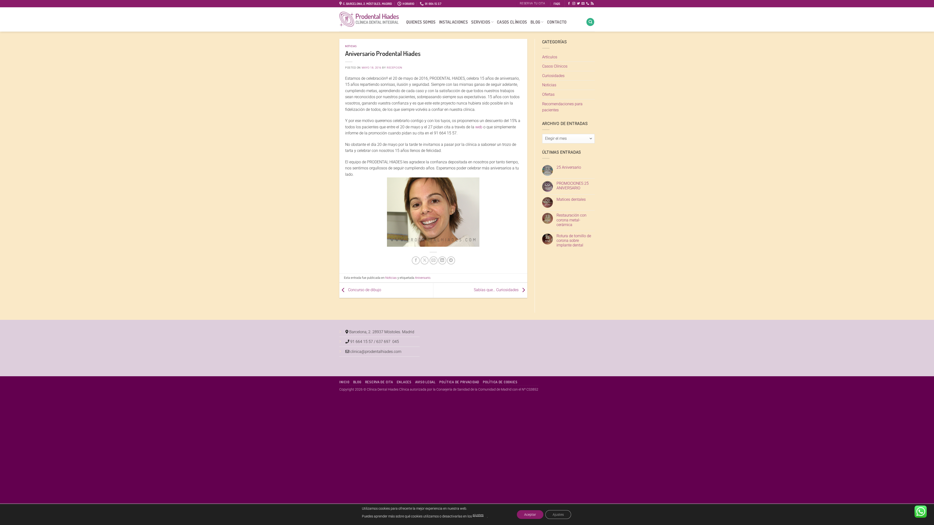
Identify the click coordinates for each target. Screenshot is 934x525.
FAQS (557, 4)
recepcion (394, 67)
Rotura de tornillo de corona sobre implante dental (574, 240)
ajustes (478, 515)
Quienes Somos (421, 22)
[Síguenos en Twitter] (578, 3)
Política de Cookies (500, 382)
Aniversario (422, 278)
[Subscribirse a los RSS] (592, 3)
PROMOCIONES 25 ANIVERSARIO (573, 185)
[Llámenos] (587, 3)
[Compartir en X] (425, 260)
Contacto (557, 22)
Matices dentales (571, 199)
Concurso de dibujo (364, 290)
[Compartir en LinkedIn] (442, 260)
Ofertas (548, 94)
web (478, 127)
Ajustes (558, 514)
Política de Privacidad (459, 382)
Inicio (344, 382)
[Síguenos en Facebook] (568, 3)
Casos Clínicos (512, 22)
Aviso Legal (425, 382)
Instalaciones (453, 22)
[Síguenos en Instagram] (573, 3)
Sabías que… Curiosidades (497, 290)
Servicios (480, 22)
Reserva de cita (379, 382)
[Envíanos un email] (583, 3)
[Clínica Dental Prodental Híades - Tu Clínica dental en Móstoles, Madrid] (369, 19)
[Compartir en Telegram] (451, 260)
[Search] (590, 22)
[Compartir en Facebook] (416, 260)
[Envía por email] (434, 260)
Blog (535, 22)
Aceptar (530, 514)
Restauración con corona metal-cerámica (571, 220)
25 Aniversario (569, 167)
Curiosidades (553, 75)
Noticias (351, 46)
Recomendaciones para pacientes (562, 107)
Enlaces (404, 382)
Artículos (549, 57)
